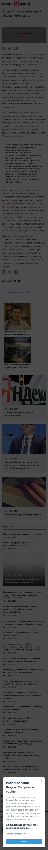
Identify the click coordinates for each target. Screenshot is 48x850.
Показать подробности (16, 834)
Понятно (24, 841)
